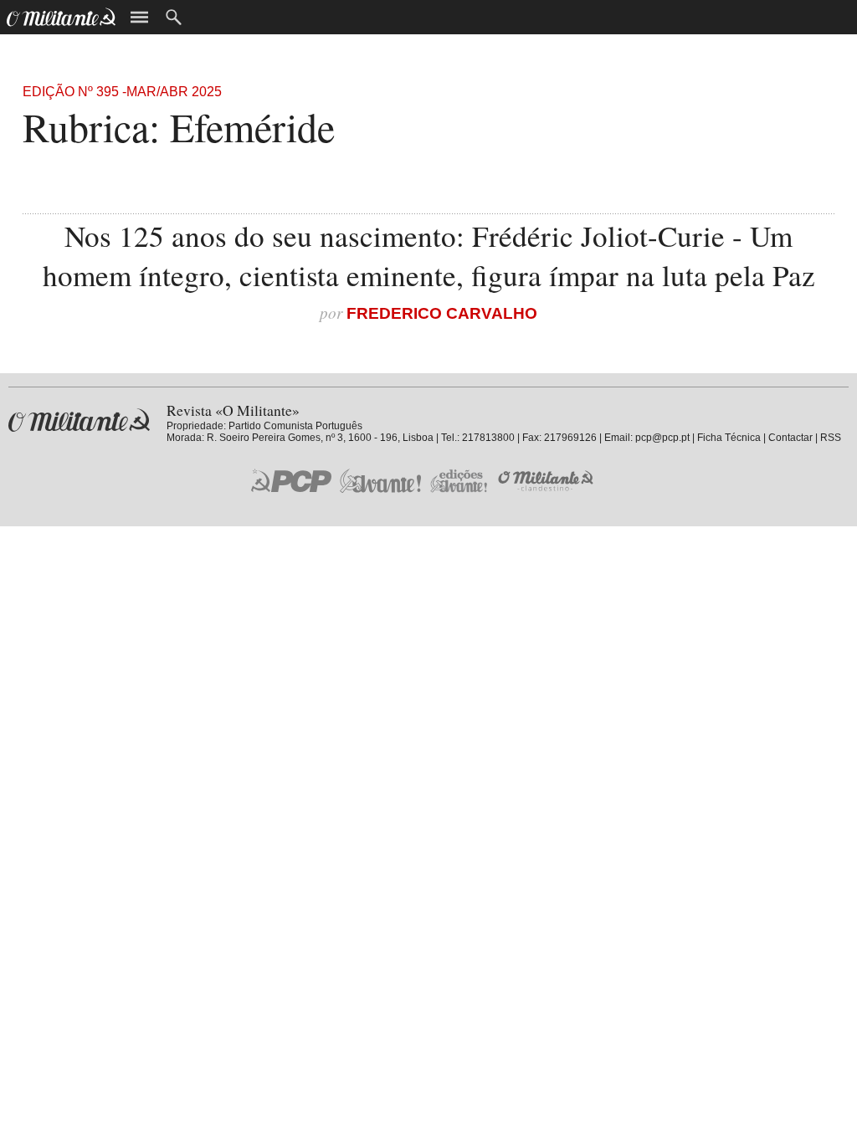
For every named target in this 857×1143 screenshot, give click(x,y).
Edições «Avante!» (459, 481)
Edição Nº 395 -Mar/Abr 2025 (122, 92)
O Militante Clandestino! (547, 481)
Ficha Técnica (729, 437)
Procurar (174, 17)
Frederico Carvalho (441, 313)
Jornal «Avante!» (380, 481)
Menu (139, 17)
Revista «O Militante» (79, 420)
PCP (291, 480)
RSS (830, 437)
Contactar (790, 437)
